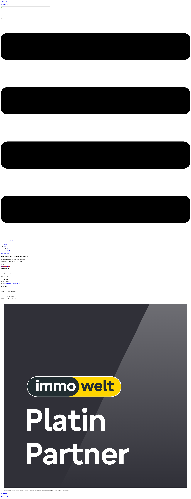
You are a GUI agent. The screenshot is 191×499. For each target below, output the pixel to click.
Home (5, 239)
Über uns (5, 246)
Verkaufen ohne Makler (8, 240)
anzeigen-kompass (4, 4)
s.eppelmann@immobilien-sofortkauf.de (12, 283)
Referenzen (6, 242)
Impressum (4, 493)
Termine (8, 250)
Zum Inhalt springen (5, 1)
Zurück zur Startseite (5, 266)
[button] (95, 127)
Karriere (8, 248)
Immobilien (6, 244)
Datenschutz (5, 497)
